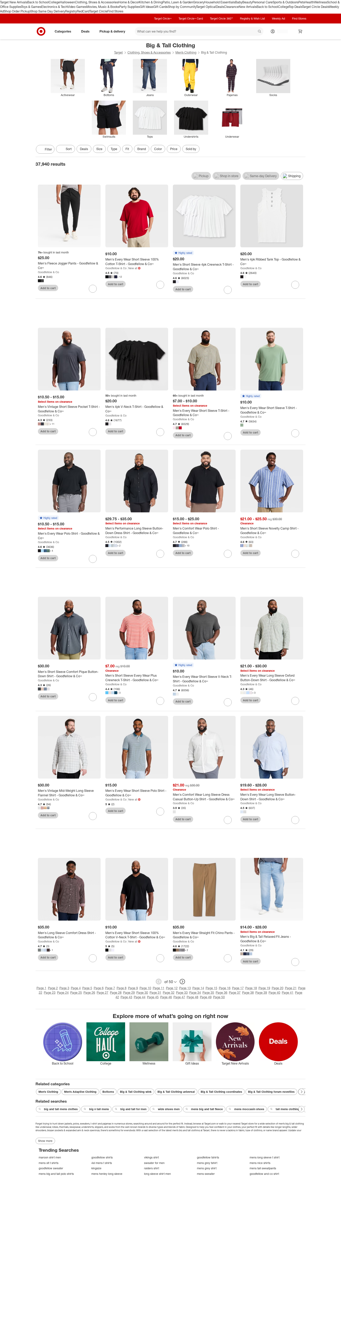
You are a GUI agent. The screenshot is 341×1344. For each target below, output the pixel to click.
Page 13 (185, 988)
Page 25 (76, 993)
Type (114, 149)
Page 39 (261, 993)
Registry (71, 11)
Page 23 (49, 993)
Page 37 (235, 993)
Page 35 (208, 993)
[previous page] (159, 981)
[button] (183, 253)
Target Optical (206, 7)
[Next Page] (301, 150)
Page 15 (211, 988)
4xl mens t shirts (101, 1162)
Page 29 (129, 993)
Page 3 (64, 988)
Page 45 (153, 997)
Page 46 (166, 997)
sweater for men (154, 1162)
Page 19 (264, 988)
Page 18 (251, 988)
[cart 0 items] (300, 31)
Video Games (76, 7)
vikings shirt (151, 1157)
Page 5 (87, 988)
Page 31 (155, 993)
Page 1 (41, 988)
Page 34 (195, 993)
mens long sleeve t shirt (264, 1157)
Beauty (247, 2)
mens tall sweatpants (263, 1168)
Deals (220, 7)
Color (158, 149)
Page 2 (53, 988)
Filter (48, 149)
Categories (63, 31)
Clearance (231, 7)
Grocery (198, 2)
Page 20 (277, 988)
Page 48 (192, 997)
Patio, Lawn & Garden (178, 2)
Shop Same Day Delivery (47, 11)
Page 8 (121, 988)
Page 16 (224, 988)
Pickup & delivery (112, 31)
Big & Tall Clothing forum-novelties (271, 1091)
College (54, 2)
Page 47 (179, 997)
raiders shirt (151, 1168)
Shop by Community (182, 7)
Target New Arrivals (13, 2)
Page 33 (182, 993)
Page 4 (76, 988)
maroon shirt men (50, 1157)
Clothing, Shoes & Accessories (96, 2)
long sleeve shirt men (157, 1173)
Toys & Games (31, 7)
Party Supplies (129, 7)
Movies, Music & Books (102, 7)
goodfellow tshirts (208, 1157)
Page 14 (198, 988)
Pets (301, 2)
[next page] (182, 981)
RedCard (83, 11)
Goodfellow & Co (48, 272)
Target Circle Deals (315, 7)
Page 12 (172, 988)
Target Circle (98, 11)
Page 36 (221, 993)
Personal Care (262, 2)
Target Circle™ (162, 18)
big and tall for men (133, 1109)
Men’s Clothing (185, 52)
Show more (45, 1140)
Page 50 (219, 997)
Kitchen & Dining (151, 2)
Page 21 (291, 988)
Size (99, 149)
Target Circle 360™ (221, 18)
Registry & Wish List (252, 18)
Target (118, 52)
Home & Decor (128, 2)
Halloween (67, 2)
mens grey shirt (206, 1168)
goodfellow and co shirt (264, 1173)
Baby (238, 2)
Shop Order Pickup (17, 11)
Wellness (320, 2)
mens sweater (206, 1173)
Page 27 (102, 993)
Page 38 (248, 993)
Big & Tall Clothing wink (136, 1091)
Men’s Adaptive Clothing (80, 1091)
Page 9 (133, 988)
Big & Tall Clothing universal (176, 1091)
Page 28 (116, 993)
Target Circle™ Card (191, 18)
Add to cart (48, 288)
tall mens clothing (288, 1109)
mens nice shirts (260, 1162)
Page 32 (168, 993)
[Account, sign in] (280, 31)
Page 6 (99, 988)
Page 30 (142, 993)
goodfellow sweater (51, 1168)
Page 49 (206, 997)
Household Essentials (219, 2)
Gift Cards (160, 7)
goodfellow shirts (102, 1157)
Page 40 (274, 993)
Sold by (191, 149)
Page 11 (158, 988)
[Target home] (41, 31)
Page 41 (287, 993)
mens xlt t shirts (48, 1162)
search (259, 32)
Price (173, 149)
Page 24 (63, 993)
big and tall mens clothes (61, 1109)
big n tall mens (99, 1109)
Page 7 (110, 988)
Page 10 (145, 988)
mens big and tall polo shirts (56, 1173)
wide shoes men (169, 1109)
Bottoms (108, 1091)
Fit (127, 149)
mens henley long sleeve (106, 1173)
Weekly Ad (278, 18)
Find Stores (115, 11)
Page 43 (126, 997)
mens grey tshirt (207, 1162)
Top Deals (295, 7)
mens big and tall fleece (207, 1109)
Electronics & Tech (54, 7)
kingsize (96, 1168)
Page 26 (89, 993)
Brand (141, 149)
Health (309, 2)
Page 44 (139, 997)
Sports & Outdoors (285, 2)
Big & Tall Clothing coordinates (221, 1091)
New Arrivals (248, 7)
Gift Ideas (146, 7)
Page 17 (238, 988)
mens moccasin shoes (249, 1109)
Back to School (38, 2)
